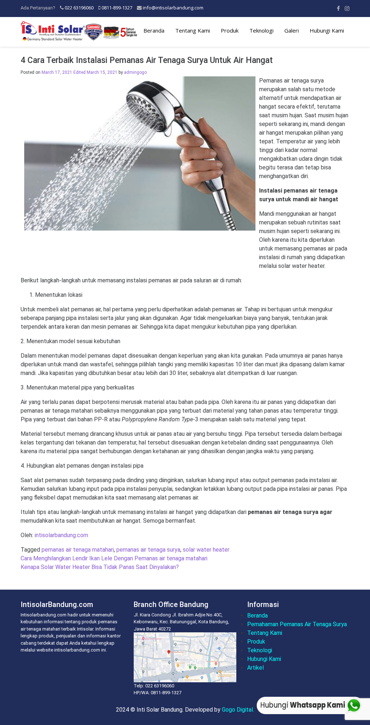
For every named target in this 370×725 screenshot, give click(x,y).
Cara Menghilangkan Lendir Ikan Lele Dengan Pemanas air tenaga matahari (114, 558)
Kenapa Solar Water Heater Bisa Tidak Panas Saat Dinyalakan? (100, 567)
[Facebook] (338, 8)
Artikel (255, 667)
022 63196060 (79, 7)
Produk (229, 30)
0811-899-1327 (117, 7)
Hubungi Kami (327, 30)
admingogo (135, 72)
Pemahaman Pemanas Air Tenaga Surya (297, 624)
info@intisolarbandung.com (173, 7)
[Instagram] (347, 8)
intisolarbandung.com (61, 535)
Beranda (153, 30)
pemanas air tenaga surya (148, 549)
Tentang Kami (192, 30)
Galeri (291, 30)
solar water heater (206, 549)
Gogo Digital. (238, 709)
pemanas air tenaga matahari (78, 549)
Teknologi (261, 30)
